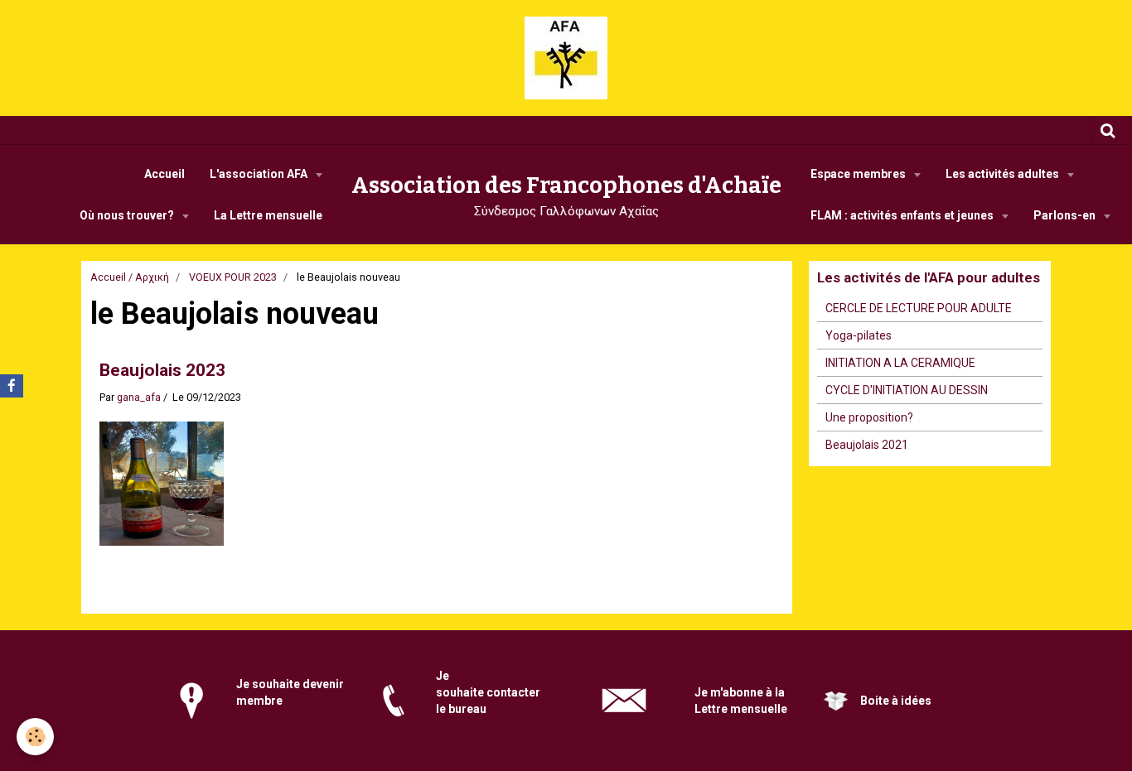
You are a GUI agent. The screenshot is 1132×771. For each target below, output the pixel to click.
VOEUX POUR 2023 (233, 277)
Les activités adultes (1004, 174)
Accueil (164, 174)
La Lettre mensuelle (268, 215)
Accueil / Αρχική (129, 277)
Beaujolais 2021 (866, 444)
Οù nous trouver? (128, 215)
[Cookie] (35, 736)
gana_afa (139, 397)
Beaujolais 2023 (162, 370)
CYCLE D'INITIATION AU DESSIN (906, 390)
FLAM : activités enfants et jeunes (903, 215)
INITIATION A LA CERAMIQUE (900, 362)
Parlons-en (1065, 215)
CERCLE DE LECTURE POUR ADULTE (918, 308)
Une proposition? (869, 417)
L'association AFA (260, 174)
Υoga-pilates (858, 335)
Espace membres (859, 174)
